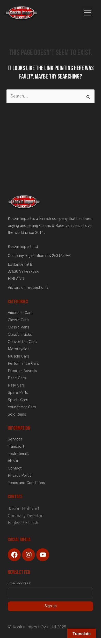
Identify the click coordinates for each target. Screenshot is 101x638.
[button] (87, 13)
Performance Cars (23, 364)
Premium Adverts (22, 371)
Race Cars (17, 378)
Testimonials (18, 454)
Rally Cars (16, 385)
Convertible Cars (22, 342)
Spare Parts (18, 393)
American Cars (20, 313)
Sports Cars (18, 400)
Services (15, 439)
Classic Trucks (20, 334)
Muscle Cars (18, 356)
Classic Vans (18, 327)
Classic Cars (18, 320)
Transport (16, 446)
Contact (14, 468)
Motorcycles (18, 349)
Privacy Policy (19, 476)
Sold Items (17, 414)
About (13, 461)
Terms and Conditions (26, 483)
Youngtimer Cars (22, 407)
